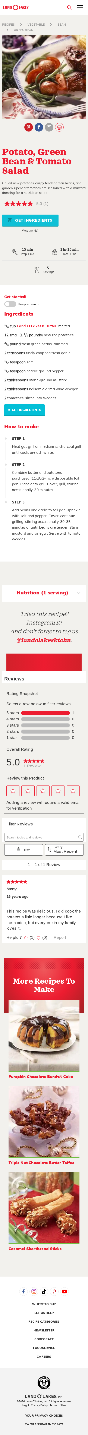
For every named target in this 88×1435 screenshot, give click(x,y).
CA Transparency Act (44, 1424)
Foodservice (44, 1348)
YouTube (64, 1291)
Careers (44, 1356)
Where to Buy (44, 1304)
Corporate (44, 1339)
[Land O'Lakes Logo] (16, 7)
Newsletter (44, 1330)
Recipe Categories (43, 1321)
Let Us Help (44, 1313)
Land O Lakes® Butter (37, 326)
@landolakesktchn (43, 640)
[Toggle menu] (80, 8)
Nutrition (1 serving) (42, 592)
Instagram (33, 1291)
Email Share (49, 127)
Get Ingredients (33, 220)
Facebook (39, 127)
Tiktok (44, 1291)
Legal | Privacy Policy (35, 1405)
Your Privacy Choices (44, 1415)
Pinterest (28, 127)
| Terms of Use (57, 1405)
